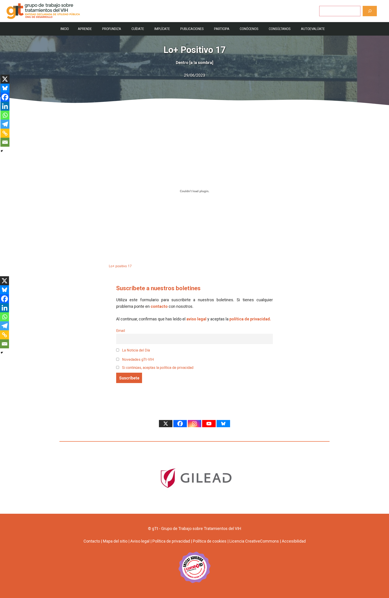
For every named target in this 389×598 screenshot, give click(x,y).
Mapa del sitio (115, 541)
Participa (221, 29)
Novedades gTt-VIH (137, 359)
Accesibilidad (294, 541)
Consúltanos (280, 29)
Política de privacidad (171, 541)
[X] (4, 79)
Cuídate (137, 29)
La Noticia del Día (135, 350)
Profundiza (111, 29)
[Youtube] (209, 423)
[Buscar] (370, 11)
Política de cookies (209, 541)
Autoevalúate (313, 29)
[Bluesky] (4, 88)
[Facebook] (4, 97)
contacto (159, 306)
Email (120, 331)
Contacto (92, 541)
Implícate (162, 29)
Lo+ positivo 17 (120, 266)
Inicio (65, 29)
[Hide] (2, 151)
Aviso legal (139, 541)
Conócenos (249, 29)
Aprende (85, 29)
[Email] (4, 142)
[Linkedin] (4, 106)
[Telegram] (4, 124)
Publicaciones (192, 29)
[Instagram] (194, 423)
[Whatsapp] (4, 115)
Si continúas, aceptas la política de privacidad (157, 367)
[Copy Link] (4, 133)
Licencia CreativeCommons (254, 541)
